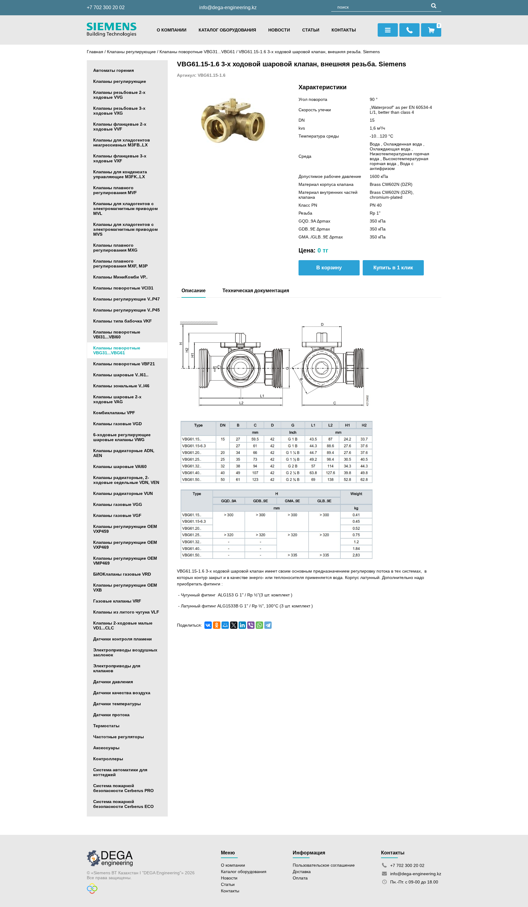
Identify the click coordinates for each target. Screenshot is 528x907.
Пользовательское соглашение (324, 865)
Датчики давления (113, 681)
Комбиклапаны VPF (114, 412)
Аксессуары (106, 747)
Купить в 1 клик (393, 268)
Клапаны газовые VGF (117, 515)
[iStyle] (92, 892)
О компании (171, 30)
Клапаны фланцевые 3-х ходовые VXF (119, 158)
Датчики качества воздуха (121, 692)
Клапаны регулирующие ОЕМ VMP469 (125, 561)
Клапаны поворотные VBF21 (124, 363)
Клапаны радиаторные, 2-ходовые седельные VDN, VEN (126, 480)
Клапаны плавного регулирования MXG (115, 248)
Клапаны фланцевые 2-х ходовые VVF (119, 126)
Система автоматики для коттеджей (120, 772)
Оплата (300, 878)
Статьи (310, 30)
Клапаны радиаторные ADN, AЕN (123, 453)
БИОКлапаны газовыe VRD (122, 574)
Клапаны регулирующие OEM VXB (125, 587)
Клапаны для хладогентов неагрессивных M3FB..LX (121, 142)
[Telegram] (268, 625)
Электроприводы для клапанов (116, 668)
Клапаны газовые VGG (117, 504)
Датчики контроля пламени (122, 638)
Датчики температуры (117, 703)
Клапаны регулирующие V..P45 (126, 310)
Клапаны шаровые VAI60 (120, 466)
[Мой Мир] (225, 625)
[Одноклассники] (216, 625)
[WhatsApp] (259, 625)
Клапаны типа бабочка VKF (122, 321)
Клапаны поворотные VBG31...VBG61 (198, 51)
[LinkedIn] (242, 625)
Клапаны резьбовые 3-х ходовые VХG (119, 111)
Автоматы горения (113, 70)
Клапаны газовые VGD (117, 423)
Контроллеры (108, 758)
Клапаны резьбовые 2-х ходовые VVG (119, 95)
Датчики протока (111, 714)
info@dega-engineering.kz (228, 7)
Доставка (302, 871)
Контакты (344, 30)
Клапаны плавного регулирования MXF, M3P (120, 263)
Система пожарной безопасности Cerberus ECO (123, 804)
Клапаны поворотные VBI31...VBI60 (116, 334)
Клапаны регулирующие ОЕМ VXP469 (125, 545)
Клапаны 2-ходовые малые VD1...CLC (122, 625)
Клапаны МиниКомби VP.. (120, 277)
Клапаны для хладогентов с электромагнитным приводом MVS (125, 229)
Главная (95, 51)
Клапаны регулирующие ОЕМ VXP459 (125, 529)
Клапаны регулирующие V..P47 (126, 299)
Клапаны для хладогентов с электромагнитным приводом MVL (125, 208)
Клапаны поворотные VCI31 (123, 288)
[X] (233, 625)
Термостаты (106, 725)
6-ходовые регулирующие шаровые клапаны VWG (122, 437)
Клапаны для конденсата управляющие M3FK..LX (120, 174)
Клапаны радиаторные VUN (123, 493)
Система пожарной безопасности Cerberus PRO (123, 788)
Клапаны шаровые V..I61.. (120, 374)
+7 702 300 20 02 (106, 7)
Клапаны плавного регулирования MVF (115, 190)
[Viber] (251, 625)
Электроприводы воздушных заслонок (125, 652)
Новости (279, 30)
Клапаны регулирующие (131, 51)
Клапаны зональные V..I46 (121, 385)
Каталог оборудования (227, 30)
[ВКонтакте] (208, 625)
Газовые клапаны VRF (117, 601)
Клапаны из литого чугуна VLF (126, 612)
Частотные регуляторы (118, 736)
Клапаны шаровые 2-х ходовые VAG (117, 399)
